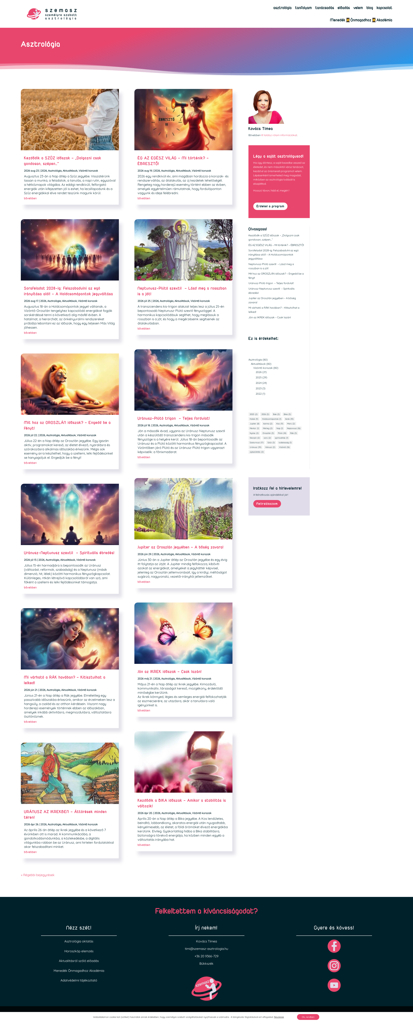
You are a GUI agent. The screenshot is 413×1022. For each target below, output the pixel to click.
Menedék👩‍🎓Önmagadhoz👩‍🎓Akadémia (361, 20)
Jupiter (254, 423)
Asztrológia (55, 170)
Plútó (282, 433)
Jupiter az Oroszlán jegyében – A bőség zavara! (181, 547)
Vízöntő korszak (88, 170)
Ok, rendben (308, 1017)
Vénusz (270, 447)
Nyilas (254, 433)
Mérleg (267, 428)
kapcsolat (384, 7)
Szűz (271, 442)
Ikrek (289, 419)
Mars (291, 423)
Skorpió (255, 438)
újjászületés (257, 452)
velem (358, 7)
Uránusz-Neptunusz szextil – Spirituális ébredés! (69, 552)
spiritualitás (281, 438)
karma (267, 423)
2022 (259, 393)
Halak (254, 419)
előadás (344, 7)
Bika (287, 414)
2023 (259, 388)
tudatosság (285, 442)
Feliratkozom (267, 504)
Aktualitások (70, 170)
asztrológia (282, 7)
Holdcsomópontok (271, 419)
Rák (293, 433)
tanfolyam (303, 7)
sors (267, 438)
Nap (280, 428)
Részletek (279, 1017)
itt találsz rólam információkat (279, 135)
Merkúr (254, 428)
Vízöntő (284, 447)
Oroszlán (268, 433)
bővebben (30, 198)
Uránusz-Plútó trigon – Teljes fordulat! (174, 418)
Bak (276, 414)
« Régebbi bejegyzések (38, 875)
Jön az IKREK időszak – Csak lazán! (170, 671)
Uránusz (255, 447)
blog (370, 7)
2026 (44, 170)
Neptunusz (293, 428)
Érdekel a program (270, 206)
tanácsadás (324, 7)
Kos (279, 423)
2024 (259, 382)
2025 (259, 377)
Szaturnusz (256, 442)
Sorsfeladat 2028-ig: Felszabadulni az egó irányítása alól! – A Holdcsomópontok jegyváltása (273, 254)
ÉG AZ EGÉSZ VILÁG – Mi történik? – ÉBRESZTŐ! (276, 245)
